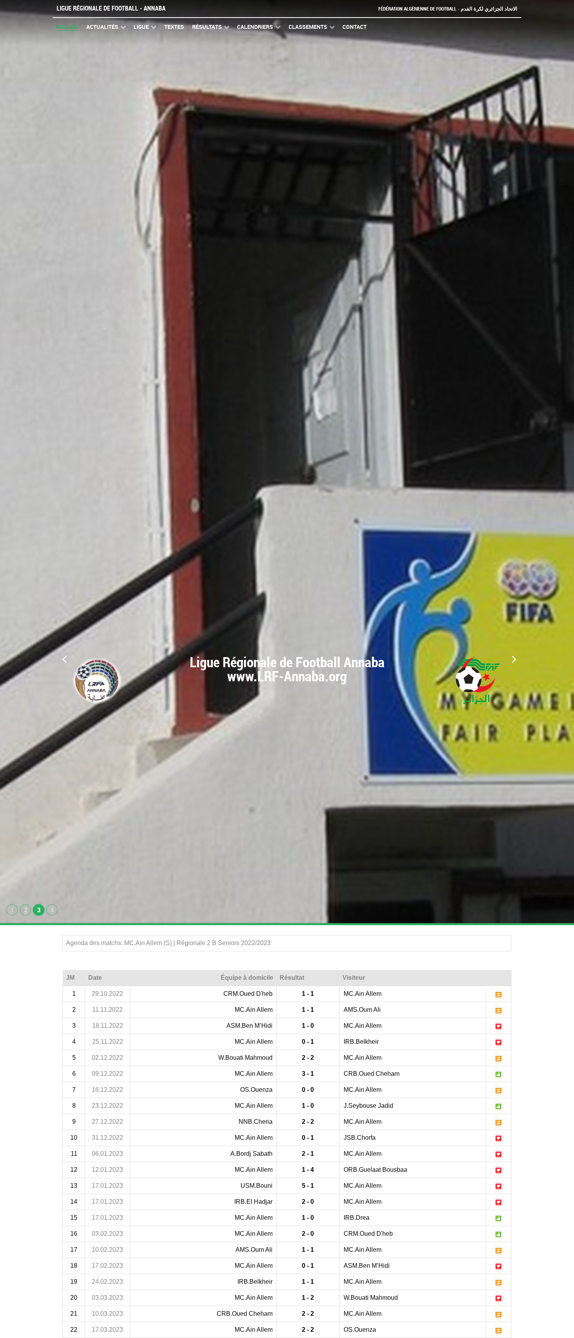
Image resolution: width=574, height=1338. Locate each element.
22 (73, 1329)
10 (73, 1137)
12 (73, 1169)
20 (73, 1297)
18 (73, 1265)
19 (73, 1281)
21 (73, 1313)
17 (73, 1249)
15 (73, 1217)
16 (73, 1233)
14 (73, 1201)
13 (73, 1185)
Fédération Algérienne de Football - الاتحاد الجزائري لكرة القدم (447, 9)
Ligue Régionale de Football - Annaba (111, 8)
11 (74, 1153)
